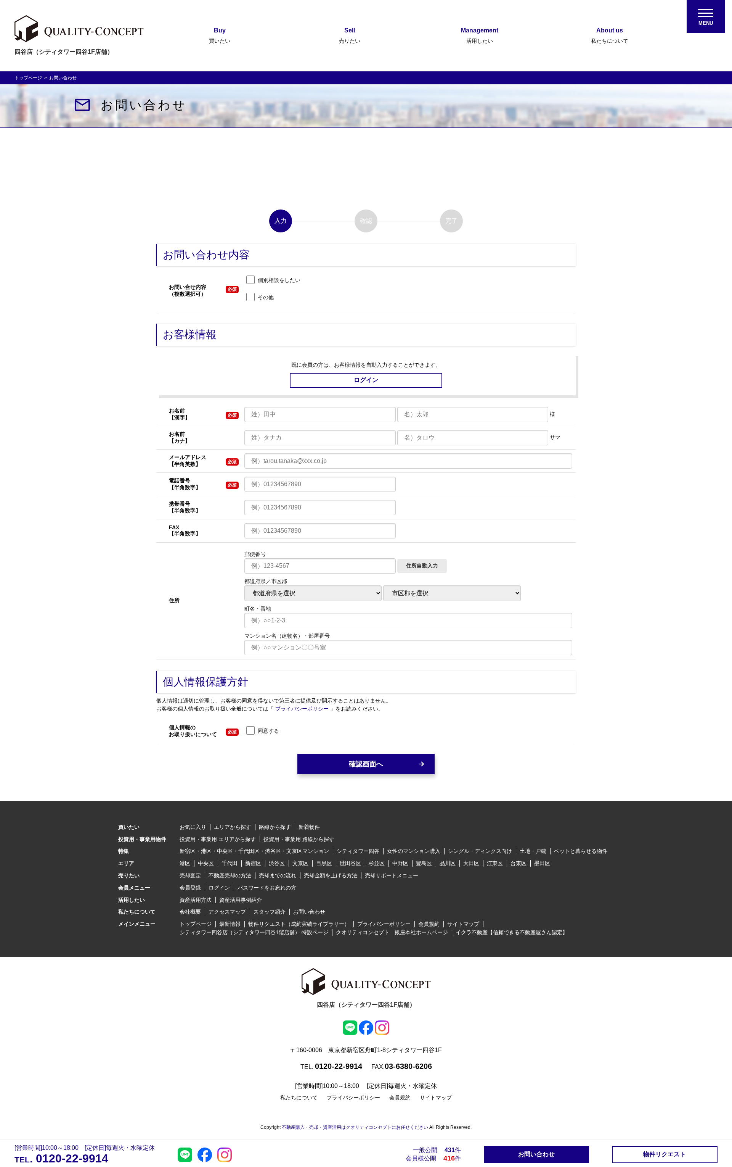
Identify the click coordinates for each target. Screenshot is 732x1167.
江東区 (495, 863)
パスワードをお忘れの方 (267, 888)
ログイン (219, 888)
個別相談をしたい (279, 280)
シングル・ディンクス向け (480, 851)
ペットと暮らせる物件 (580, 851)
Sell (349, 35)
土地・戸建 (533, 851)
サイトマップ (463, 924)
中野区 (400, 863)
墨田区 (542, 863)
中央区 (206, 863)
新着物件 (309, 827)
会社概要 (190, 912)
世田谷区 (350, 863)
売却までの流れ (277, 875)
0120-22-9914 (70, 1158)
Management (479, 35)
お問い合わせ (309, 912)
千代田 (230, 863)
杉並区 (377, 863)
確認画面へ (366, 764)
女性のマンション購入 (413, 851)
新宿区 (253, 863)
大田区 (471, 863)
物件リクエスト (664, 1154)
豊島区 (424, 863)
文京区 (300, 863)
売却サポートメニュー (391, 875)
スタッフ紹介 (270, 912)
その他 (266, 297)
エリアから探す (232, 827)
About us (609, 35)
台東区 (518, 863)
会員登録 (190, 888)
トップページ (28, 78)
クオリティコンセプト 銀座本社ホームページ (392, 932)
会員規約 (429, 924)
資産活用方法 (196, 900)
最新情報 (230, 924)
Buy (219, 35)
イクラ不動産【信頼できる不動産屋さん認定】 (512, 932)
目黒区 (324, 863)
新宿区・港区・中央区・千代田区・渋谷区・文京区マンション (254, 851)
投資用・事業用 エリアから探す (218, 839)
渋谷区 (277, 863)
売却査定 (190, 875)
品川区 (448, 863)
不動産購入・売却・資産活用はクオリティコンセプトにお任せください (355, 1127)
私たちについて (299, 1097)
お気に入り (193, 827)
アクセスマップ (227, 912)
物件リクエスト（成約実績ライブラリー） (299, 924)
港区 (185, 863)
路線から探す (275, 827)
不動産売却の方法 (230, 875)
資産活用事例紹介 (240, 900)
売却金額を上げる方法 (330, 875)
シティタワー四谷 (358, 851)
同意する (268, 731)
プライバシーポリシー (302, 709)
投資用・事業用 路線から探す (298, 839)
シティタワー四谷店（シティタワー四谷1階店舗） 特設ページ (254, 932)
